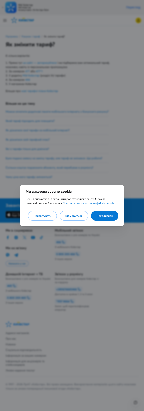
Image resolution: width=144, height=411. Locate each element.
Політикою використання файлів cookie (88, 203)
